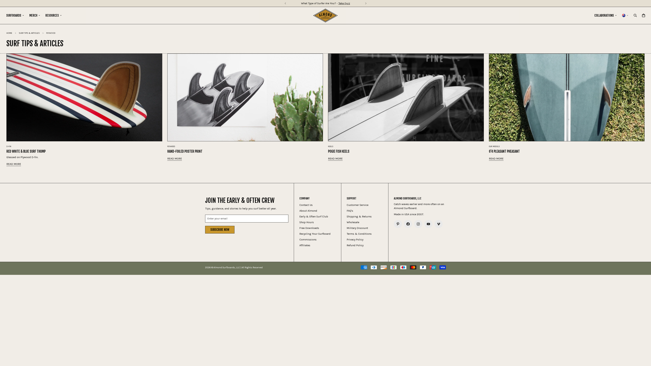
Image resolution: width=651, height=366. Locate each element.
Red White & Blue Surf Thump (26, 151)
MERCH (33, 15)
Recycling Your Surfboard (315, 233)
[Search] (635, 15)
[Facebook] (408, 224)
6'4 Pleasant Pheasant (504, 151)
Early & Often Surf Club (313, 216)
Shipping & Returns (359, 216)
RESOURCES (52, 15)
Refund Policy (355, 245)
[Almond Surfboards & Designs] (325, 15)
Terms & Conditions (359, 233)
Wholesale (353, 222)
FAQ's (350, 210)
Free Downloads (309, 228)
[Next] (366, 3)
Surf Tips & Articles (29, 33)
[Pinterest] (398, 224)
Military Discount (357, 228)
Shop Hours (306, 222)
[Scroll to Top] (644, 347)
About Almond (308, 210)
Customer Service (357, 205)
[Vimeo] (439, 224)
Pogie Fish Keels (338, 151)
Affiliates (304, 245)
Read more (13, 164)
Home (9, 33)
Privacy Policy (355, 239)
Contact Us (306, 205)
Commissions (308, 239)
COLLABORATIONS (604, 15)
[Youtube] (428, 224)
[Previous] (285, 3)
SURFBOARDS (13, 15)
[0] (643, 15)
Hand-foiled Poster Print (184, 151)
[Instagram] (418, 224)
